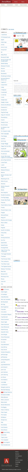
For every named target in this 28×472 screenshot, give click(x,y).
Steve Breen (4, 430)
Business (3, 4)
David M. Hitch (4, 332)
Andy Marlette (4, 297)
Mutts (2, 190)
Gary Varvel (4, 349)
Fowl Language (5, 133)
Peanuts (3, 202)
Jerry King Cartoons (6, 160)
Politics (17, 464)
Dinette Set (4, 110)
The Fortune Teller (6, 259)
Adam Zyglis (4, 292)
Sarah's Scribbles (5, 230)
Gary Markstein (5, 344)
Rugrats (3, 227)
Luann (2, 165)
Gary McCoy (4, 347)
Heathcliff (3, 148)
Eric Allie (3, 342)
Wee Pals (3, 271)
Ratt (2, 422)
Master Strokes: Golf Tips (6, 175)
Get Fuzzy (3, 141)
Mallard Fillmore (5, 170)
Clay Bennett (4, 317)
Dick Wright (4, 334)
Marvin (3, 172)
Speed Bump (4, 245)
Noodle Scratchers (5, 195)
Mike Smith (4, 402)
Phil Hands (4, 415)
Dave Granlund (5, 324)
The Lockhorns (5, 261)
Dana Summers (5, 319)
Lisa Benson (4, 384)
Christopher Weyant (6, 314)
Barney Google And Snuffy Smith (6, 60)
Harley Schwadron (5, 352)
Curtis (2, 97)
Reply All (3, 217)
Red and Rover (4, 215)
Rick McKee (4, 425)
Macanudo (3, 167)
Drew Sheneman (5, 337)
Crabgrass (3, 90)
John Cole (3, 369)
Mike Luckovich (5, 399)
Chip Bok (3, 309)
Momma (3, 183)
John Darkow (4, 372)
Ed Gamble (3, 339)
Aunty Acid (3, 49)
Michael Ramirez (6, 392)
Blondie (3, 71)
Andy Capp (3, 42)
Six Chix (3, 240)
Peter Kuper (4, 412)
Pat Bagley (3, 407)
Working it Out (5, 276)
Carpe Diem (4, 84)
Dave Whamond (5, 327)
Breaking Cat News (6, 76)
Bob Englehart (4, 307)
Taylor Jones (4, 437)
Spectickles (4, 242)
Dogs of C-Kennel (5, 115)
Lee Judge (3, 382)
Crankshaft (4, 92)
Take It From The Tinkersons (5, 250)
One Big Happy (5, 197)
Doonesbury (4, 117)
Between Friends (5, 66)
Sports (16, 466)
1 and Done (4, 34)
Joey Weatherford (5, 364)
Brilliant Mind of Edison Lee (5, 79)
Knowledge (17, 462)
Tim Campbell (4, 440)
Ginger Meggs (4, 143)
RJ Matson (3, 417)
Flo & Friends (4, 125)
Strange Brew (4, 247)
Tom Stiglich (5, 442)
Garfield (3, 138)
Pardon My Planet (5, 200)
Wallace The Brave (6, 269)
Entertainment (10, 4)
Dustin (2, 120)
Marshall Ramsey (5, 389)
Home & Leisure (19, 460)
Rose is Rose (4, 222)
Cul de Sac (3, 95)
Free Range (4, 136)
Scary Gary (3, 232)
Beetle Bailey (4, 63)
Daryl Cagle (4, 322)
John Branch (4, 367)
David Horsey (4, 329)
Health (16, 4)
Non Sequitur (4, 192)
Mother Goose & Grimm (5, 186)
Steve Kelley (5, 432)
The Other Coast (5, 264)
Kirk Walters (4, 379)
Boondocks (4, 73)
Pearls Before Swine (6, 205)
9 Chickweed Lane (5, 37)
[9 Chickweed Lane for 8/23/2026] (15, 36)
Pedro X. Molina (5, 410)
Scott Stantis (4, 427)
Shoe (2, 235)
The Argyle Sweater (6, 254)
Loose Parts (4, 162)
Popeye (3, 212)
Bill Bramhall (4, 302)
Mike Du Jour (4, 181)
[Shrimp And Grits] (15, 139)
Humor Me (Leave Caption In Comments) (6, 156)
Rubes (2, 225)
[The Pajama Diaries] (15, 188)
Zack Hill (3, 281)
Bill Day (3, 304)
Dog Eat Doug (4, 112)
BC (1, 52)
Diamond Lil (4, 107)
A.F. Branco (5, 289)
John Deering (4, 374)
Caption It (3, 82)
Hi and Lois (4, 153)
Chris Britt (3, 312)
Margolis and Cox (5, 387)
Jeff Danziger (4, 354)
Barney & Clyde (5, 57)
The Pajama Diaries (6, 266)
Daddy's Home (4, 102)
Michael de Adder (5, 394)
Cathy (2, 87)
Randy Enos (4, 420)
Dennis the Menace (6, 105)
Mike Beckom (4, 397)
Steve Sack (3, 435)
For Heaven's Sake (5, 131)
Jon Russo (3, 377)
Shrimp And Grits (5, 237)
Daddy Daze (4, 100)
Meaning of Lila (5, 178)
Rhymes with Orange (6, 220)
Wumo (2, 279)
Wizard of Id (4, 274)
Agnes (2, 39)
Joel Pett (3, 362)
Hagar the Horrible (6, 146)
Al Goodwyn (4, 294)
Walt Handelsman (5, 445)
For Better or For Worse (5, 128)
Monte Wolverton (5, 404)
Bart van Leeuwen (5, 299)
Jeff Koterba (4, 357)
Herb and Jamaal (5, 151)
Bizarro (3, 68)
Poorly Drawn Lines (6, 210)
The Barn (3, 256)
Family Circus (4, 122)
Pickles (3, 207)
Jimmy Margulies (5, 359)
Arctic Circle (4, 47)
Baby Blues (4, 54)
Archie (2, 44)
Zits (2, 284)
